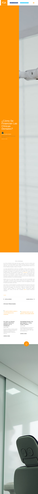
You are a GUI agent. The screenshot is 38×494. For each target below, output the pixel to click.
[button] (34, 3)
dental (25, 289)
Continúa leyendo (23, 333)
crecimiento (25, 272)
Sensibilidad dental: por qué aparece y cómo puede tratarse (26, 323)
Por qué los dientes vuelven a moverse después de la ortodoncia (9, 323)
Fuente (5, 295)
